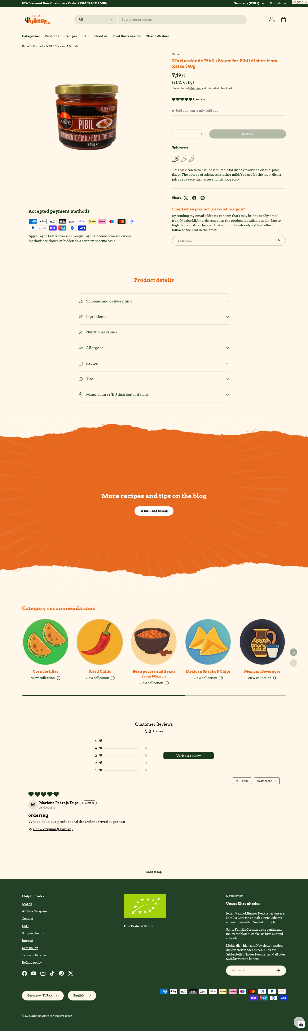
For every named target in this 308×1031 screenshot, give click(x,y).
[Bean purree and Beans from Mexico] (154, 642)
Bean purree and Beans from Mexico (154, 674)
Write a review (188, 756)
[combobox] (160, 19)
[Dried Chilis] (99, 642)
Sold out (248, 133)
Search (27, 904)
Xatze (175, 54)
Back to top (154, 871)
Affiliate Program (34, 911)
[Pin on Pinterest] (202, 198)
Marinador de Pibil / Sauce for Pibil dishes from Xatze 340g (56, 46)
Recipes (70, 36)
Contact (27, 918)
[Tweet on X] (186, 198)
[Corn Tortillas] (45, 642)
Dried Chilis (100, 671)
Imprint (27, 940)
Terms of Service (34, 955)
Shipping (195, 88)
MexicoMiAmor (39, 1015)
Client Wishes (157, 36)
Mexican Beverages (262, 671)
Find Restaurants (127, 36)
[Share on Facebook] (194, 198)
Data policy (30, 948)
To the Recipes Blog (154, 510)
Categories (31, 36)
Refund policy (32, 962)
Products (52, 36)
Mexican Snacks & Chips (208, 671)
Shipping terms (33, 933)
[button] (283, 19)
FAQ (25, 926)
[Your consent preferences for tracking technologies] (301, 1024)
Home (25, 46)
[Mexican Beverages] (262, 642)
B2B (85, 36)
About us (100, 36)
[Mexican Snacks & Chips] (208, 642)
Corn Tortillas (45, 671)
